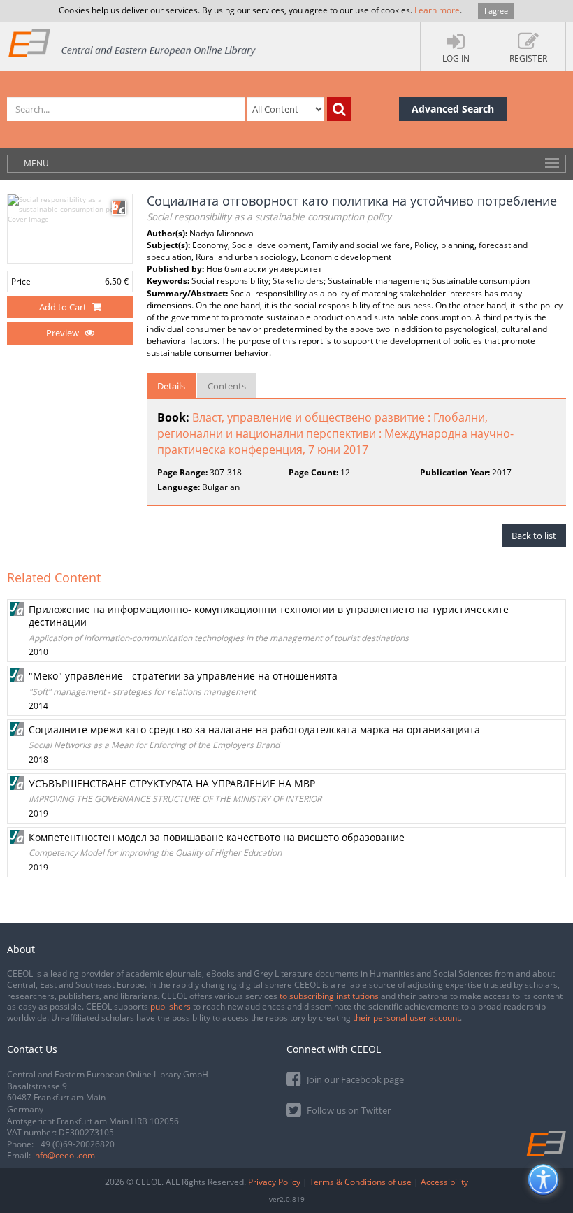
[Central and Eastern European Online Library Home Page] (133, 42)
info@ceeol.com (64, 1155)
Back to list (534, 535)
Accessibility (444, 1182)
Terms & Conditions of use (361, 1182)
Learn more (437, 10)
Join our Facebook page (354, 1079)
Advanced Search (453, 108)
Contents (227, 386)
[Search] (339, 109)
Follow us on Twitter (348, 1110)
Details (171, 386)
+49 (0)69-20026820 (75, 1144)
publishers (170, 1006)
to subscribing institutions (329, 996)
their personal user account (406, 1018)
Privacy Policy (274, 1182)
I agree (496, 11)
